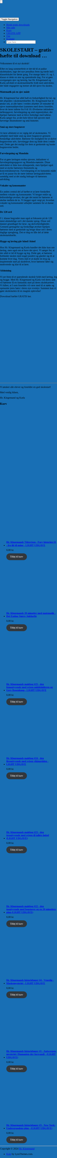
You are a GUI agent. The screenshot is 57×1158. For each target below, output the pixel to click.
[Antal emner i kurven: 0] (1, 1)
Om (8, 36)
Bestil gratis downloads (18, 24)
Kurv (9, 30)
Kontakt (10, 39)
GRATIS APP (13, 33)
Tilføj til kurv (16, 556)
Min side (10, 27)
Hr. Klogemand (27, 1148)
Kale (8, 1154)
